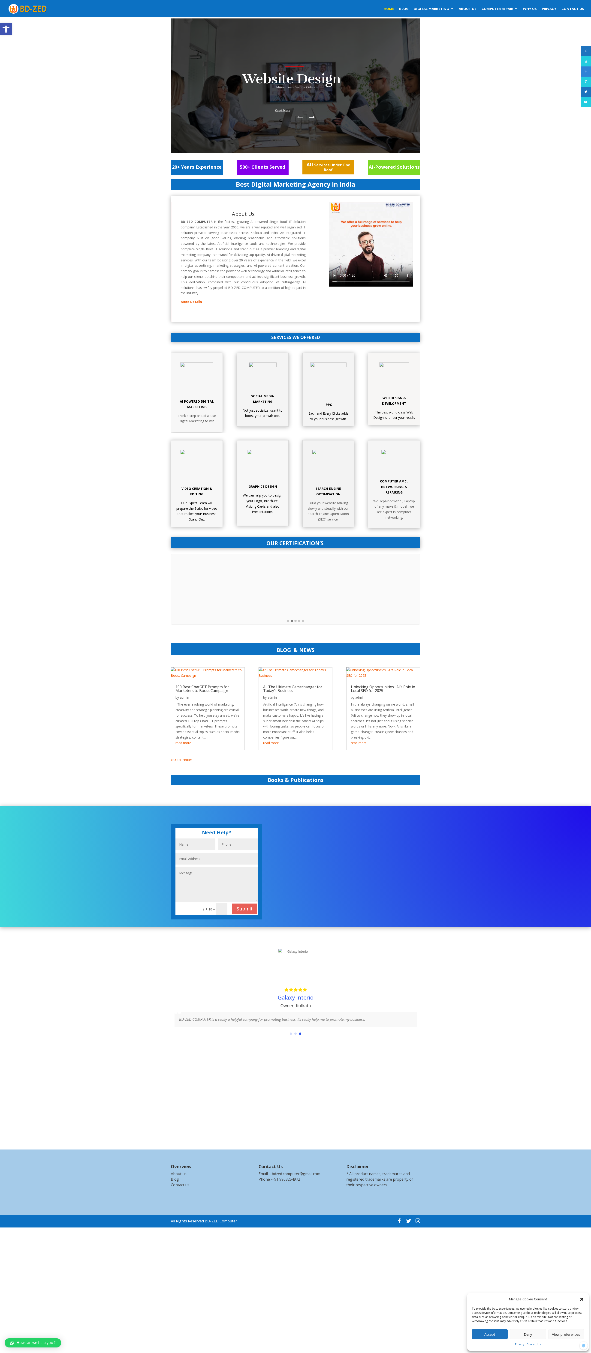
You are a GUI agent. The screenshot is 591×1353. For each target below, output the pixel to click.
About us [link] (179, 1173)
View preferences (566, 1334)
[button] (581, 1299)
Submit (245, 909)
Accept (489, 1334)
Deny (528, 1334)
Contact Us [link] (534, 1344)
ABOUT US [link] (467, 9)
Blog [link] (175, 1179)
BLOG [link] (404, 9)
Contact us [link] (180, 1184)
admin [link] (184, 697)
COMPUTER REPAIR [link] (497, 9)
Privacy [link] (519, 1344)
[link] (6, 29)
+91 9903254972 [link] (286, 1179)
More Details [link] (191, 301)
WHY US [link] (530, 9)
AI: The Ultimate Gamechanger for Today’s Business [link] (292, 688)
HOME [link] (389, 9)
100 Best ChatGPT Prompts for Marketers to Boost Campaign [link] (202, 688)
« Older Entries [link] (182, 759)
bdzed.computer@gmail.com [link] (296, 1173)
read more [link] (183, 743)
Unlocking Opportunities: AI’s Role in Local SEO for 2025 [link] (383, 688)
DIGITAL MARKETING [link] (431, 9)
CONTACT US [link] (572, 9)
